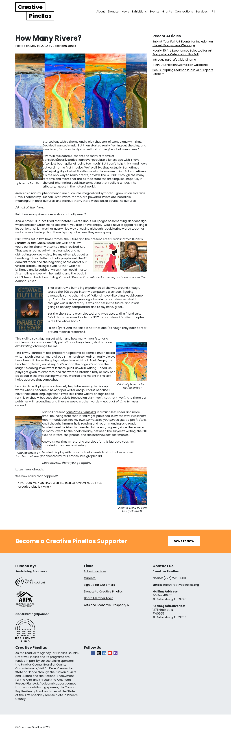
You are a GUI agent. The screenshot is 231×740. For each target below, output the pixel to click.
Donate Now (184, 541)
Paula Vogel (98, 360)
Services (202, 11)
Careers (90, 578)
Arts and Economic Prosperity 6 (106, 605)
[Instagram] (99, 653)
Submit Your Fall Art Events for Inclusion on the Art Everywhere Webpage (182, 43)
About (100, 11)
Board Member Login (98, 598)
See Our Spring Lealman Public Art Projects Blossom (182, 72)
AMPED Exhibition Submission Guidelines (180, 65)
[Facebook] (93, 653)
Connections (184, 11)
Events (154, 11)
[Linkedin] (104, 653)
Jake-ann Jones (64, 46)
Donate (113, 11)
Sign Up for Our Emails (99, 585)
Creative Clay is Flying (34, 487)
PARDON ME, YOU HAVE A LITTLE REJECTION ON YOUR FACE (60, 483)
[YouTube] (110, 653)
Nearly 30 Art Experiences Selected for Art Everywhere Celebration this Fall (182, 52)
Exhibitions (139, 11)
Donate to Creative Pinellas (103, 591)
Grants (167, 11)
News (125, 11)
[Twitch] (115, 653)
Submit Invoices (95, 571)
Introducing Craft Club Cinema (174, 59)
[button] (212, 10)
